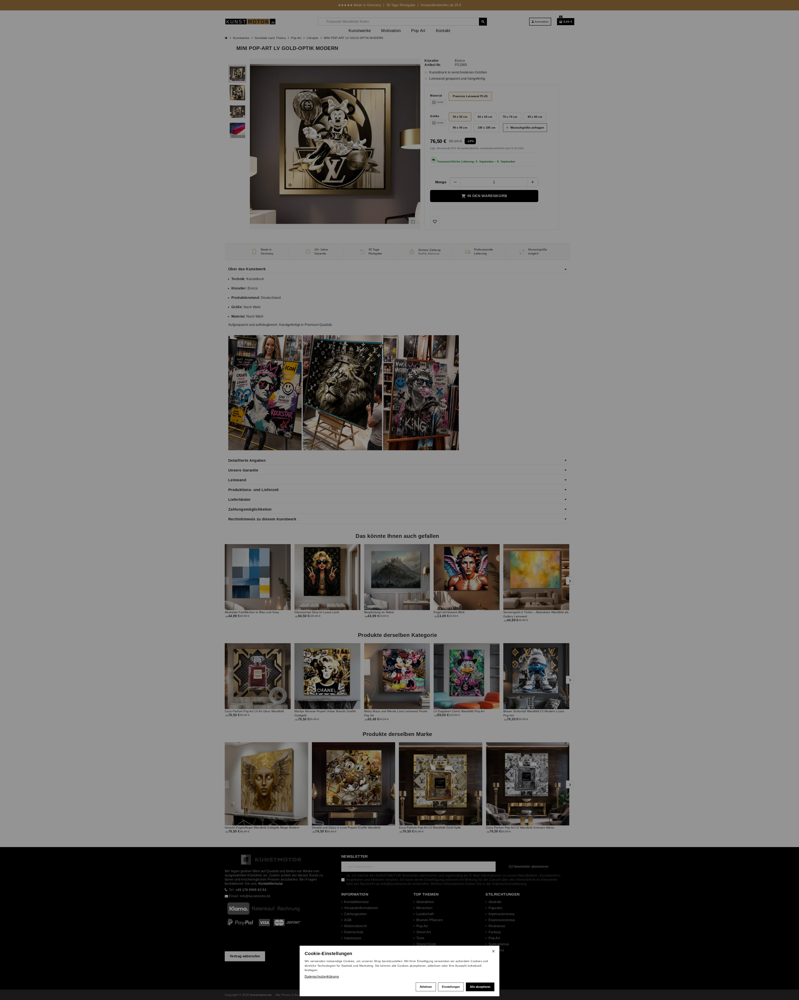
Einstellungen (451, 986)
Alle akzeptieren (480, 986)
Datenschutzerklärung (322, 976)
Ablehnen (426, 986)
